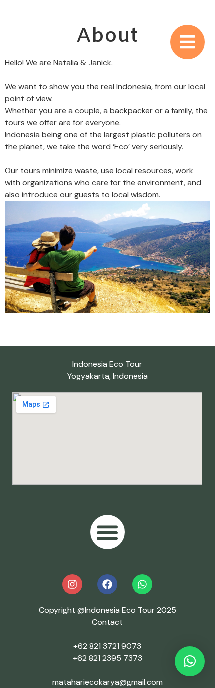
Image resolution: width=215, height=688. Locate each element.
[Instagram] (72, 584)
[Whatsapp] (142, 584)
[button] (107, 532)
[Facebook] (108, 584)
